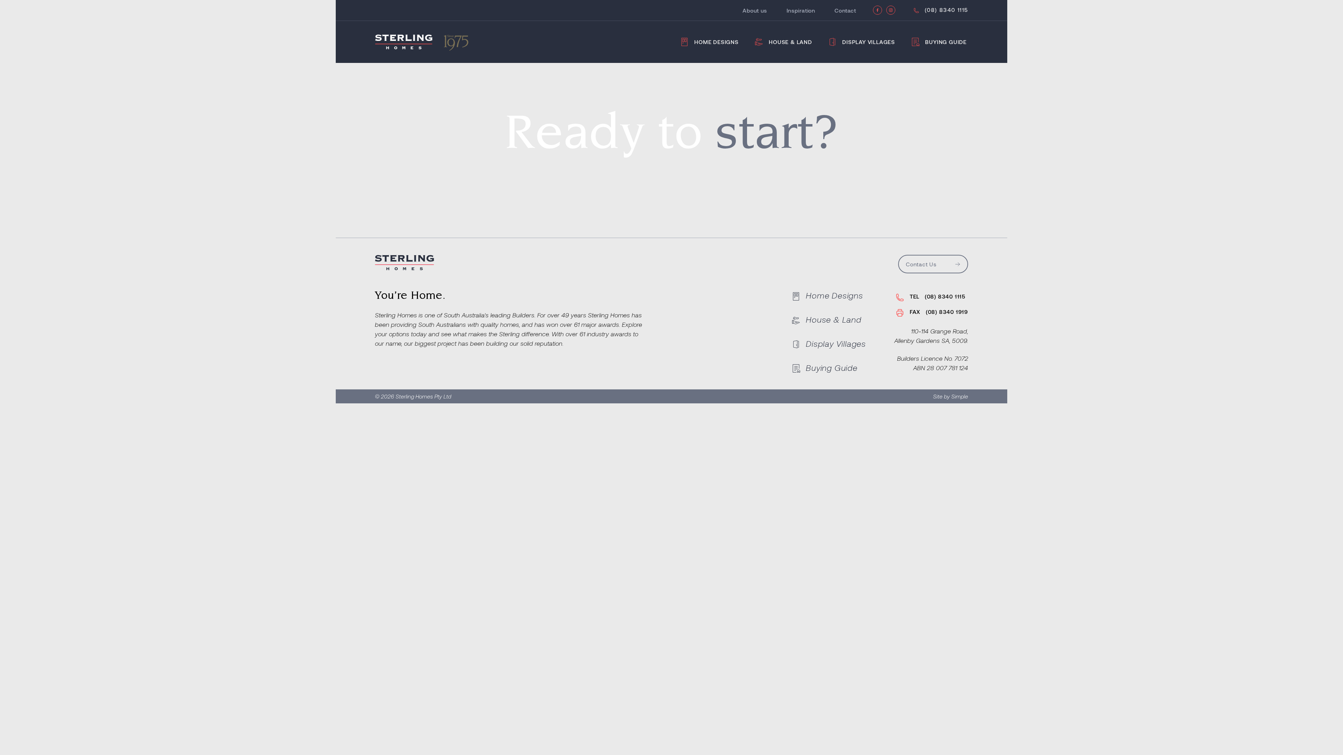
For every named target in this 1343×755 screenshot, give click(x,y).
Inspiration (801, 10)
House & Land (790, 41)
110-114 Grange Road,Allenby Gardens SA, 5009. (931, 335)
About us (754, 10)
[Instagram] (890, 10)
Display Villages (868, 41)
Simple (959, 396)
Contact (845, 10)
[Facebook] (877, 10)
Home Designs (716, 41)
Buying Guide (946, 41)
